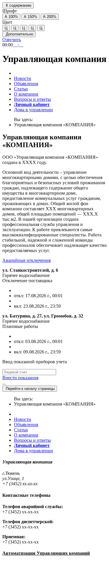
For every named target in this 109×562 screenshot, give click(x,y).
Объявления (26, 83)
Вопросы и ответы (32, 99)
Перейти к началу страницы (30, 388)
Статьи (21, 88)
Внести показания (20, 377)
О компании (26, 94)
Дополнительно (19, 34)
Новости (22, 78)
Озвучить (11, 39)
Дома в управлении (33, 109)
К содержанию (18, 5)
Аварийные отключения (26, 260)
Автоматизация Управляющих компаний (46, 553)
